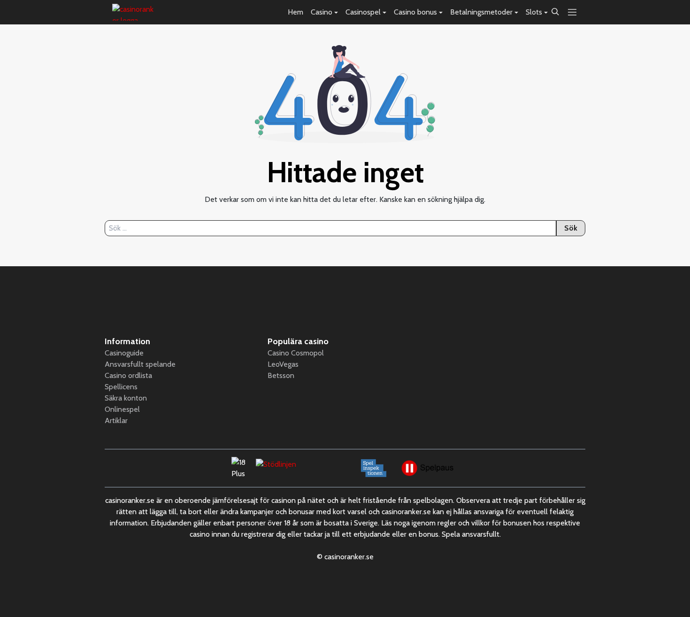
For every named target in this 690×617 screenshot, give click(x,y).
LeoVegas (283, 364)
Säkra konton (126, 397)
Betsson (281, 375)
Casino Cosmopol (296, 352)
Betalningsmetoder (481, 12)
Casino (321, 12)
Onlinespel (122, 409)
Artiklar (116, 420)
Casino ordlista (128, 375)
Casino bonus (415, 12)
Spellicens (121, 386)
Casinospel (363, 12)
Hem (295, 12)
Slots (534, 12)
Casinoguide (124, 352)
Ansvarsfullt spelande (140, 364)
